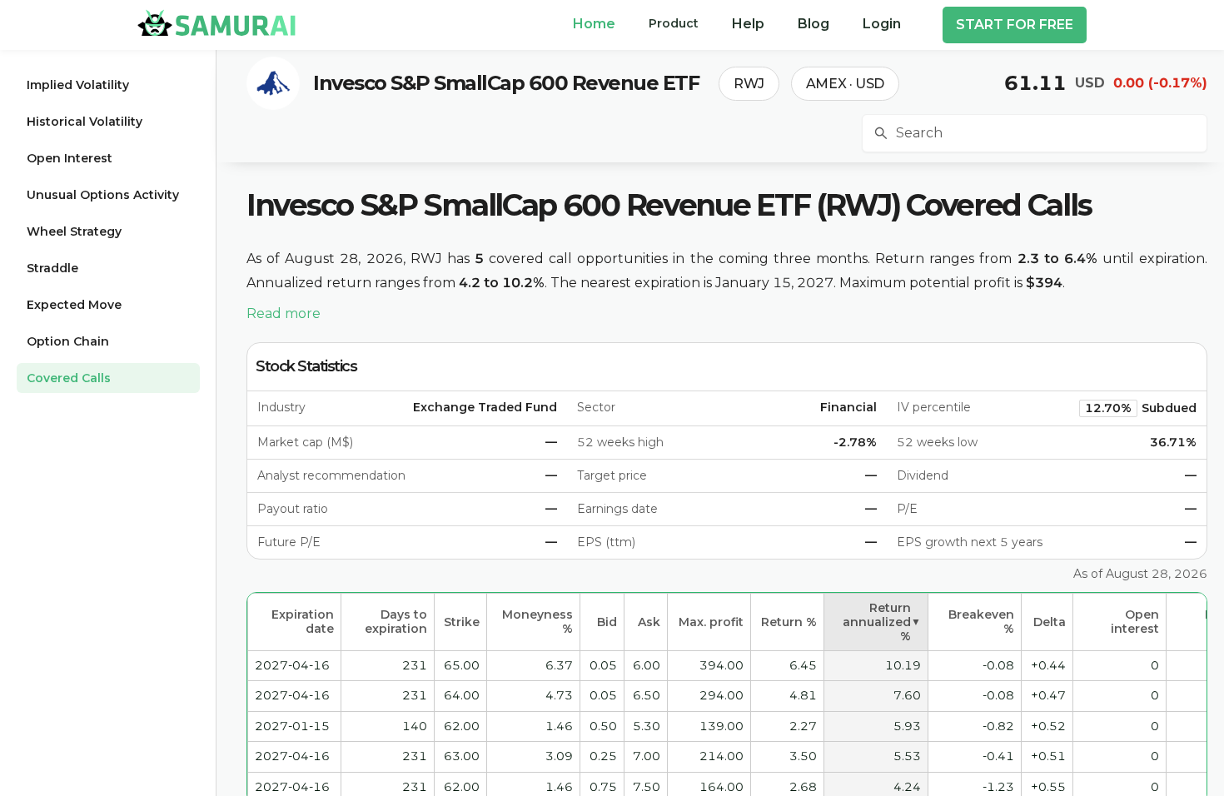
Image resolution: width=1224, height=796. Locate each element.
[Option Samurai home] (216, 22)
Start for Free (1014, 24)
